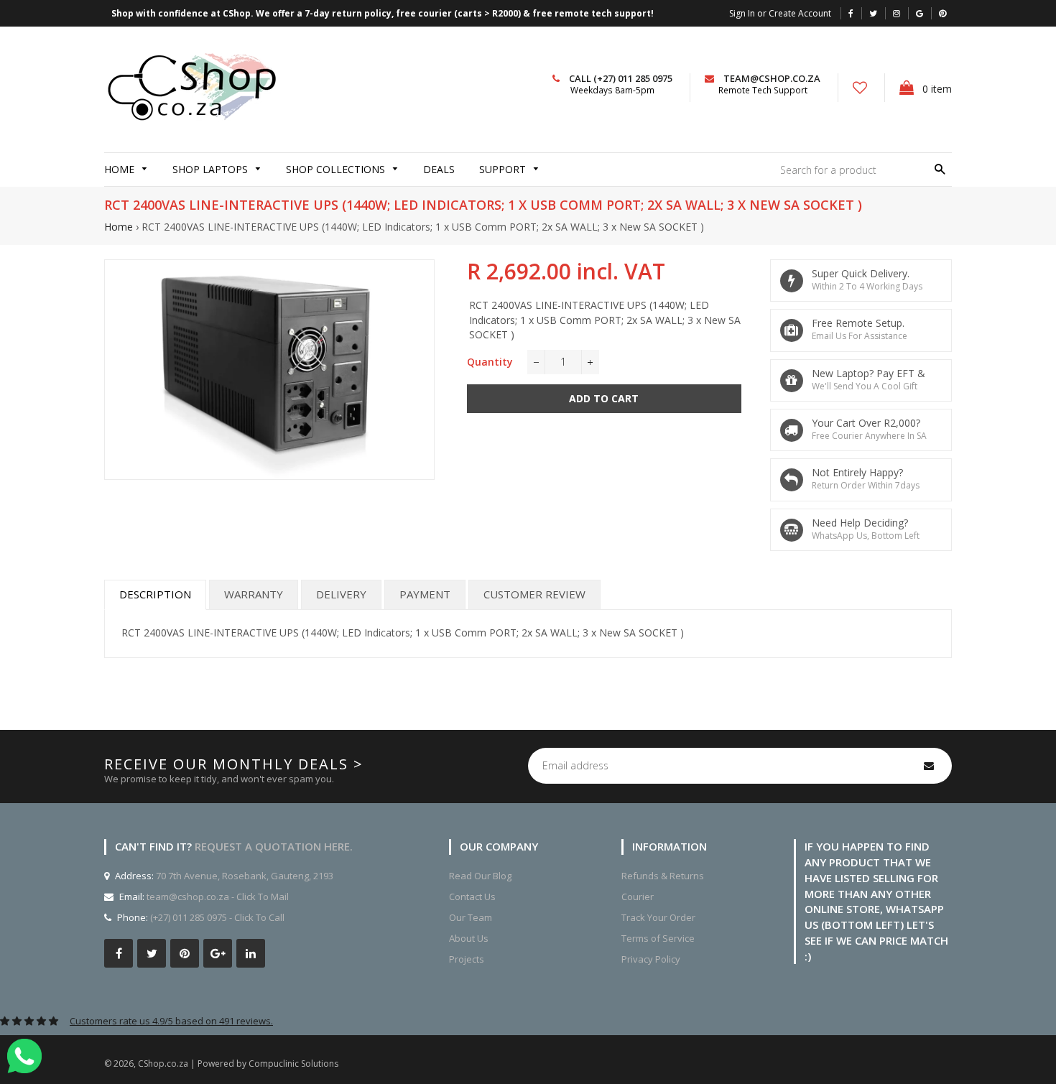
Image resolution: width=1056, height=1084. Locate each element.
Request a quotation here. (274, 846)
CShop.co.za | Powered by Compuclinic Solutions (238, 1063)
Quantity (490, 362)
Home (118, 226)
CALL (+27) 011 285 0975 (620, 78)
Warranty (253, 594)
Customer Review (534, 594)
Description (155, 594)
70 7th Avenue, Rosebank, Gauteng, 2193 (243, 875)
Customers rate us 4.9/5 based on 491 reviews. (171, 1020)
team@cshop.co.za (771, 78)
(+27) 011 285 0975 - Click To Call (217, 917)
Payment (424, 594)
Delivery (341, 594)
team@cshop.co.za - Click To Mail (218, 896)
